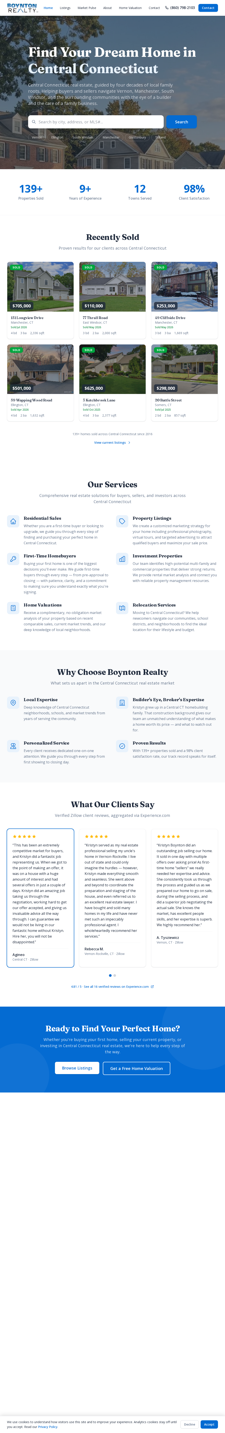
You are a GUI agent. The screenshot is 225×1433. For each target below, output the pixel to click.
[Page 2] (114, 975)
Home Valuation (130, 8)
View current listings (110, 442)
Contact (154, 8)
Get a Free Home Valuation (136, 1068)
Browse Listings (77, 1068)
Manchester (111, 137)
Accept (209, 1424)
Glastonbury (137, 137)
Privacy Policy (47, 1427)
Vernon (37, 137)
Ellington (57, 137)
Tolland (160, 137)
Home (48, 8)
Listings (65, 8)
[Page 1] (110, 975)
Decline (189, 1424)
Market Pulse (87, 8)
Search (181, 121)
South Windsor (83, 137)
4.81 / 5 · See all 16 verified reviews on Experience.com (110, 986)
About (107, 8)
